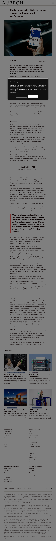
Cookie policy (13, 92)
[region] (28, 89)
